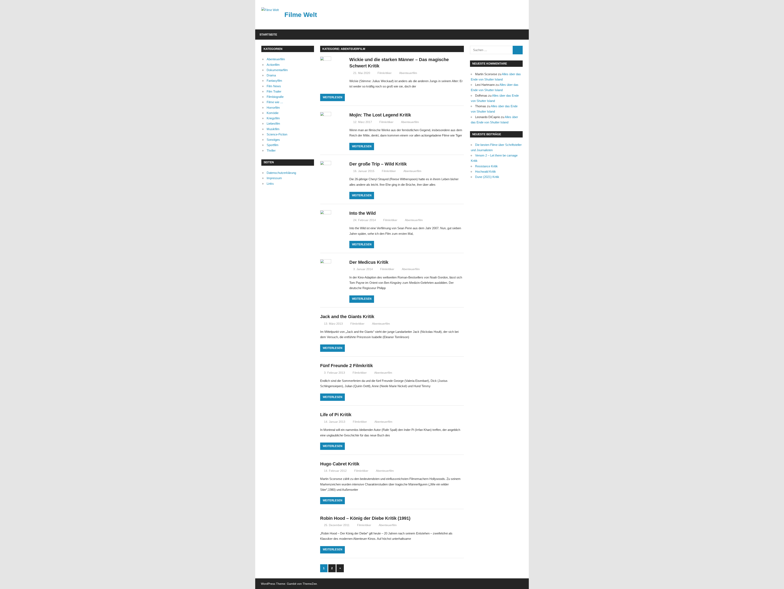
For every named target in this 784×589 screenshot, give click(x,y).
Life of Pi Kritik (335, 414)
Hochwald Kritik (485, 171)
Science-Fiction (277, 134)
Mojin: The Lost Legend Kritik (380, 114)
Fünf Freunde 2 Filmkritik (346, 365)
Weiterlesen (332, 97)
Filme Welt (300, 14)
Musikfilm (273, 129)
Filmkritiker (385, 73)
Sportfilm (272, 145)
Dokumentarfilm (277, 70)
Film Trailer (274, 91)
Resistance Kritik (486, 166)
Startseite (268, 34)
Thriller (271, 150)
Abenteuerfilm (408, 73)
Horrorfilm (273, 107)
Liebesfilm (273, 123)
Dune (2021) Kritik (487, 177)
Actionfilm (273, 64)
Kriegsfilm (273, 118)
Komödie (272, 113)
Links (270, 183)
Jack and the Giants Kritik (347, 316)
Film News (274, 86)
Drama (271, 75)
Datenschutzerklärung (281, 172)
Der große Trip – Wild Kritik (378, 164)
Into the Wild (362, 213)
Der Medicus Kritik (368, 262)
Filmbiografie (275, 96)
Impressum (274, 178)
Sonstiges (273, 139)
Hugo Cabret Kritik (339, 463)
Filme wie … (275, 102)
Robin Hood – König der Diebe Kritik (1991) (365, 518)
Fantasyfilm (274, 80)
